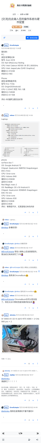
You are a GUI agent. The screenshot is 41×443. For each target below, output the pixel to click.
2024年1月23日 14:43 (29, 224)
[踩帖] (33, 108)
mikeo (12, 115)
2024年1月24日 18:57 (25, 375)
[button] (3, 440)
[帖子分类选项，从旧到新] (4, 37)
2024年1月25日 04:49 (29, 407)
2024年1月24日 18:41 (26, 315)
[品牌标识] (12, 5)
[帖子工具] (38, 108)
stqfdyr (12, 375)
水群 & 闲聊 (18, 27)
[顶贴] (25, 108)
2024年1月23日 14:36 (25, 115)
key (6, 45)
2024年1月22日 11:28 (11, 48)
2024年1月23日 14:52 (25, 295)
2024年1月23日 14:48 (29, 272)
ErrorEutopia (14, 45)
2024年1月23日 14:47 (25, 248)
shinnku (13, 315)
